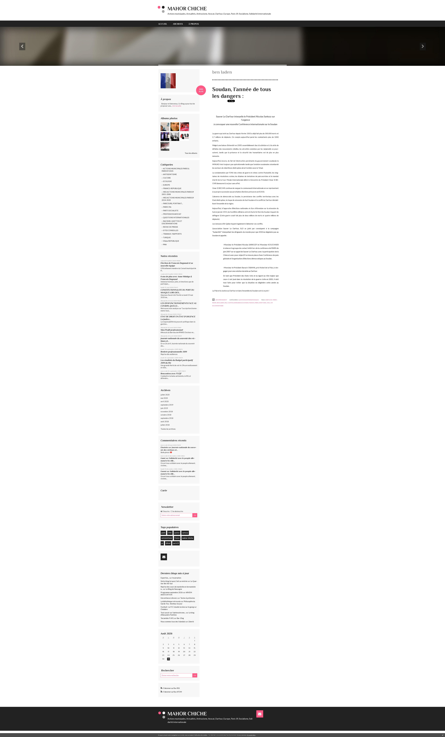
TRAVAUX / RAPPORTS (172, 234)
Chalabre (164, 609)
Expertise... (165, 578)
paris (163, 533)
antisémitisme (166, 538)
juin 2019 (164, 408)
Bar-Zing (180, 618)
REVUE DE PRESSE (170, 227)
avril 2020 (165, 401)
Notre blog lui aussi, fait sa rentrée (174, 581)
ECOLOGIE (167, 181)
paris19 (176, 543)
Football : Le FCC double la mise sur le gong (177, 607)
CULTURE (167, 178)
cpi (272, 303)
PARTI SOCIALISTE (170, 210)
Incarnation (176, 578)
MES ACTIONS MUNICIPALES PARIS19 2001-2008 (178, 193)
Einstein (164, 447)
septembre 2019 (167, 405)
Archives (178, 24)
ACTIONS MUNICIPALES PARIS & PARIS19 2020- (175, 169)
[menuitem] (164, 24)
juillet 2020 (165, 395)
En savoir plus (251, 735)
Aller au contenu (7, 2)
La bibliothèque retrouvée (171, 601)
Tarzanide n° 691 (167, 618)
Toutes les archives (168, 429)
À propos (194, 24)
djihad (168, 543)
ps (162, 543)
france (177, 538)
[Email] (164, 557)
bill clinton (229, 303)
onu (268, 303)
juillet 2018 (165, 425)
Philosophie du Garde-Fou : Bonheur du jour (178, 602)
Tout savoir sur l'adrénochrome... (173, 613)
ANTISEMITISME (170, 174)
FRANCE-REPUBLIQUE (172, 188)
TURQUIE (167, 237)
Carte (164, 490)
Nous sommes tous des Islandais (173, 621)
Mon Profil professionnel (172, 330)
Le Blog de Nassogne (174, 589)
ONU (170, 533)
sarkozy (185, 533)
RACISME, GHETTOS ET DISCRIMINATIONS (172, 222)
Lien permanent (221, 300)
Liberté (191, 621)
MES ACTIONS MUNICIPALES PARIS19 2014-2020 (178, 199)
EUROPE (166, 185)
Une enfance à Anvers (169, 598)
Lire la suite (176, 106)
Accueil (162, 24)
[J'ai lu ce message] (443, 735)
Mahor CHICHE (187, 8)
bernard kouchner (241, 303)
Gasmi (163, 471)
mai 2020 (164, 398)
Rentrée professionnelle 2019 (174, 352)
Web (165, 244)
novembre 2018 (167, 411)
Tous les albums (191, 153)
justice (177, 533)
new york (262, 303)
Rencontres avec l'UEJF (171, 373)
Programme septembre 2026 (172, 592)
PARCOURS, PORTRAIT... (173, 203)
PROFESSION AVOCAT (172, 214)
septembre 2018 (167, 418)
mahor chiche (187, 538)
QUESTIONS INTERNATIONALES (176, 217)
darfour (268, 300)
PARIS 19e (167, 207)
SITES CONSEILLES (170, 230)
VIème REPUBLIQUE (171, 241)
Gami (163, 458)
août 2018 (165, 421)
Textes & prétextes (187, 598)
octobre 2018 (166, 415)
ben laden (220, 303)
